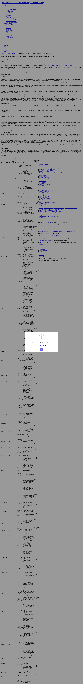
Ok (41, 349)
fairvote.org (42, 345)
